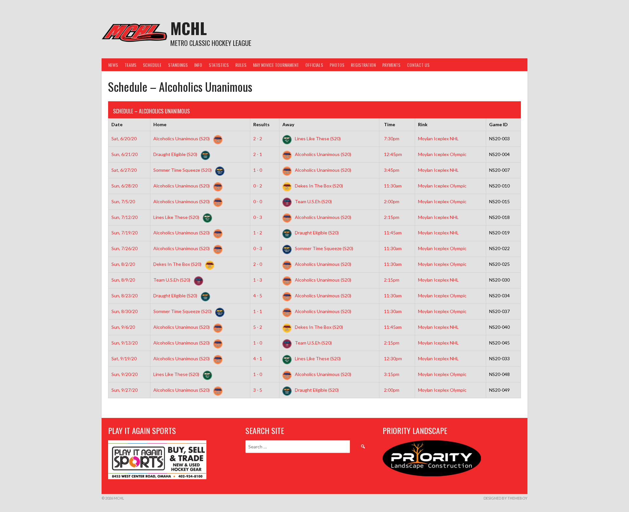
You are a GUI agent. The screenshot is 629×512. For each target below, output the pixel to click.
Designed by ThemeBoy (505, 498)
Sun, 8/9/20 (123, 280)
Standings (178, 64)
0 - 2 (257, 185)
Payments (391, 64)
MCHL (188, 28)
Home (159, 124)
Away (288, 124)
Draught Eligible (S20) (175, 154)
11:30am (393, 185)
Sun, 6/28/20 (124, 185)
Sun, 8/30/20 (124, 311)
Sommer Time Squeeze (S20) (183, 170)
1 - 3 (257, 280)
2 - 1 (257, 154)
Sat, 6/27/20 (124, 170)
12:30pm (393, 358)
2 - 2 (257, 138)
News (113, 64)
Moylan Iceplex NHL (438, 138)
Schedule (152, 64)
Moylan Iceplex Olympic (442, 154)
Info (198, 64)
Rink (423, 124)
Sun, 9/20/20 (124, 374)
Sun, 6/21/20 (124, 154)
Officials (314, 64)
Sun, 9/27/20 (124, 390)
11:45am (393, 232)
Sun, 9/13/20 (124, 342)
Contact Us (418, 64)
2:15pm (391, 217)
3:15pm (391, 374)
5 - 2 (257, 327)
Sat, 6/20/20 (124, 138)
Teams (130, 64)
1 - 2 (257, 232)
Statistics (219, 64)
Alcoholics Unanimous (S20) (182, 138)
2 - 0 (257, 264)
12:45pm (393, 154)
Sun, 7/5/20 (123, 201)
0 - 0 (257, 201)
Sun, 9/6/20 (123, 327)
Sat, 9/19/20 (124, 358)
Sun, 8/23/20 (124, 295)
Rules (240, 64)
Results (261, 124)
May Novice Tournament (276, 64)
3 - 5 (257, 390)
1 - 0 (257, 170)
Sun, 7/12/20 (124, 217)
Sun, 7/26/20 (124, 248)
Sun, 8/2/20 (123, 264)
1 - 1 (257, 311)
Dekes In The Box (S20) (318, 185)
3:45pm (391, 170)
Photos (337, 64)
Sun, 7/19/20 (124, 232)
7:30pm (391, 138)
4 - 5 (257, 295)
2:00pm (391, 201)
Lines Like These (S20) (317, 138)
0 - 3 (257, 217)
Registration (363, 64)
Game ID (498, 124)
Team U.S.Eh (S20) (313, 201)
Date (117, 124)
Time (389, 124)
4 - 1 (257, 358)
